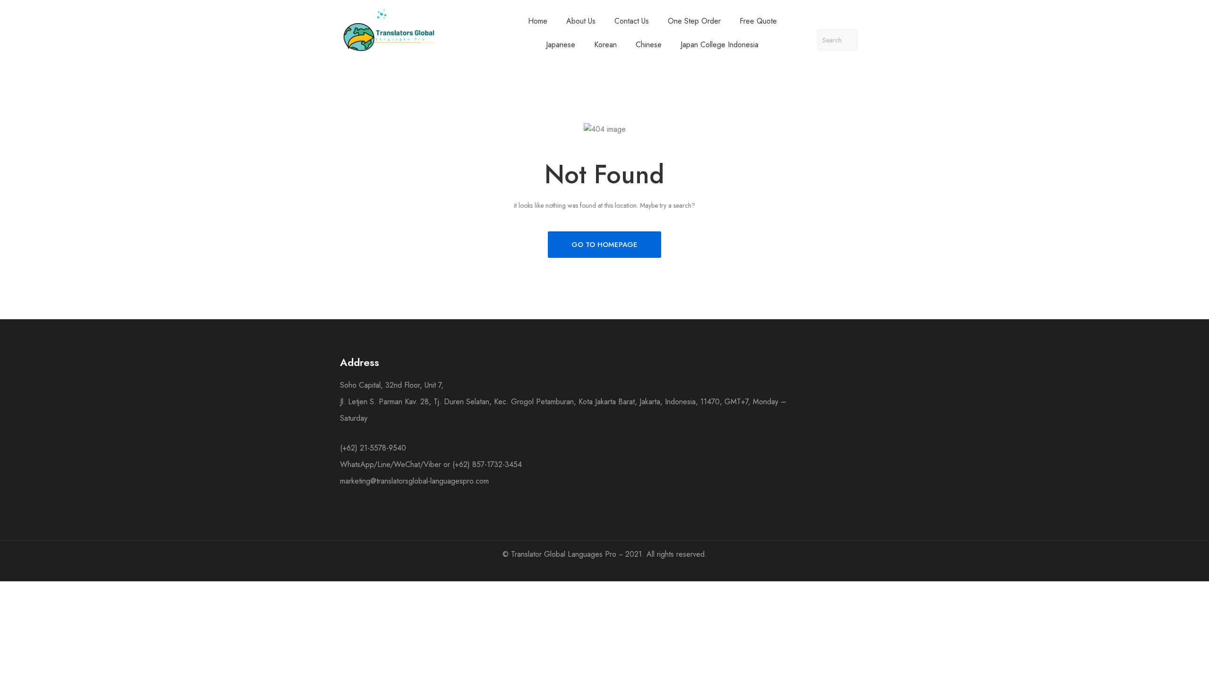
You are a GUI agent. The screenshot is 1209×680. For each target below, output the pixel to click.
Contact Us (631, 21)
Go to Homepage (604, 244)
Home (537, 21)
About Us (581, 21)
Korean (605, 44)
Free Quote (758, 21)
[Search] (847, 40)
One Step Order (694, 21)
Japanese (560, 44)
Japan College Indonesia (719, 44)
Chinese (649, 44)
